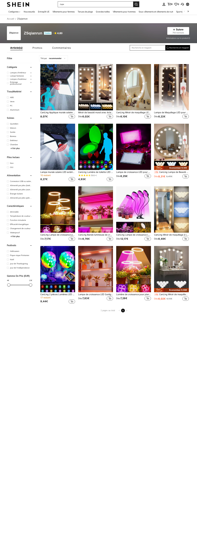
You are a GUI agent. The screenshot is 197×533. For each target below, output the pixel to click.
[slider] (8, 284)
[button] (182, 4)
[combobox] (53, 58)
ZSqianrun (33, 33)
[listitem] (57, 92)
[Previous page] (119, 310)
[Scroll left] (184, 12)
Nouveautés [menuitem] (29, 11)
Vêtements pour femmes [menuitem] (63, 11)
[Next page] (127, 310)
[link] (170, 4)
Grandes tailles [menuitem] (103, 11)
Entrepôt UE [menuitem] (43, 11)
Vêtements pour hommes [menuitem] (124, 11)
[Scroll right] (188, 12)
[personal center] (164, 4)
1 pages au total (108, 310)
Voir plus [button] (16, 148)
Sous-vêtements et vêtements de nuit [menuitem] (156, 11)
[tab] (16, 48)
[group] (19, 73)
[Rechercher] (136, 4)
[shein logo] (18, 4)
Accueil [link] (10, 19)
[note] (171, 168)
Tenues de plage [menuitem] (85, 11)
